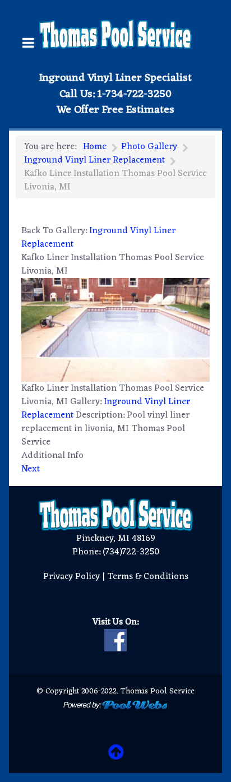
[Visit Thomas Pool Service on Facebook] (115, 640)
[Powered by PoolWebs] (115, 704)
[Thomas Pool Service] (115, 34)
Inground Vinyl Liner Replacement (98, 237)
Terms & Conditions (147, 577)
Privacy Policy (71, 577)
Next (30, 469)
